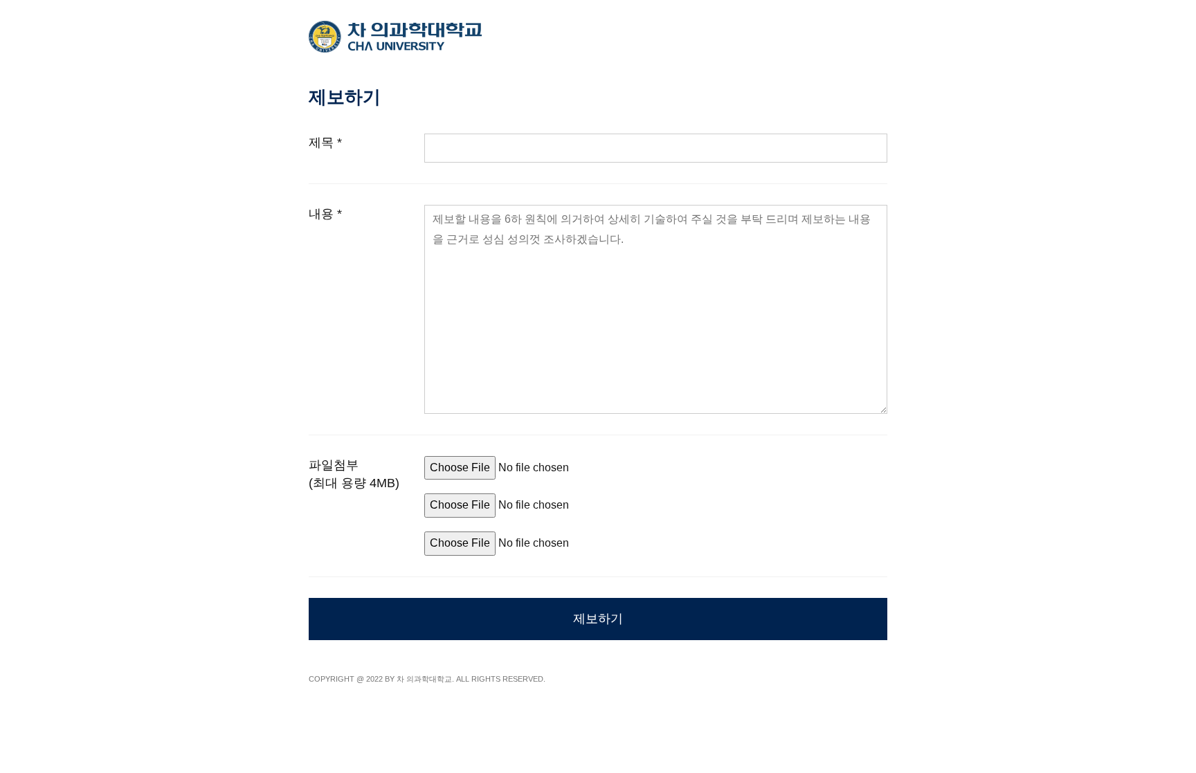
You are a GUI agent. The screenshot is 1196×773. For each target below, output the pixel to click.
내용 (325, 214)
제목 (325, 142)
